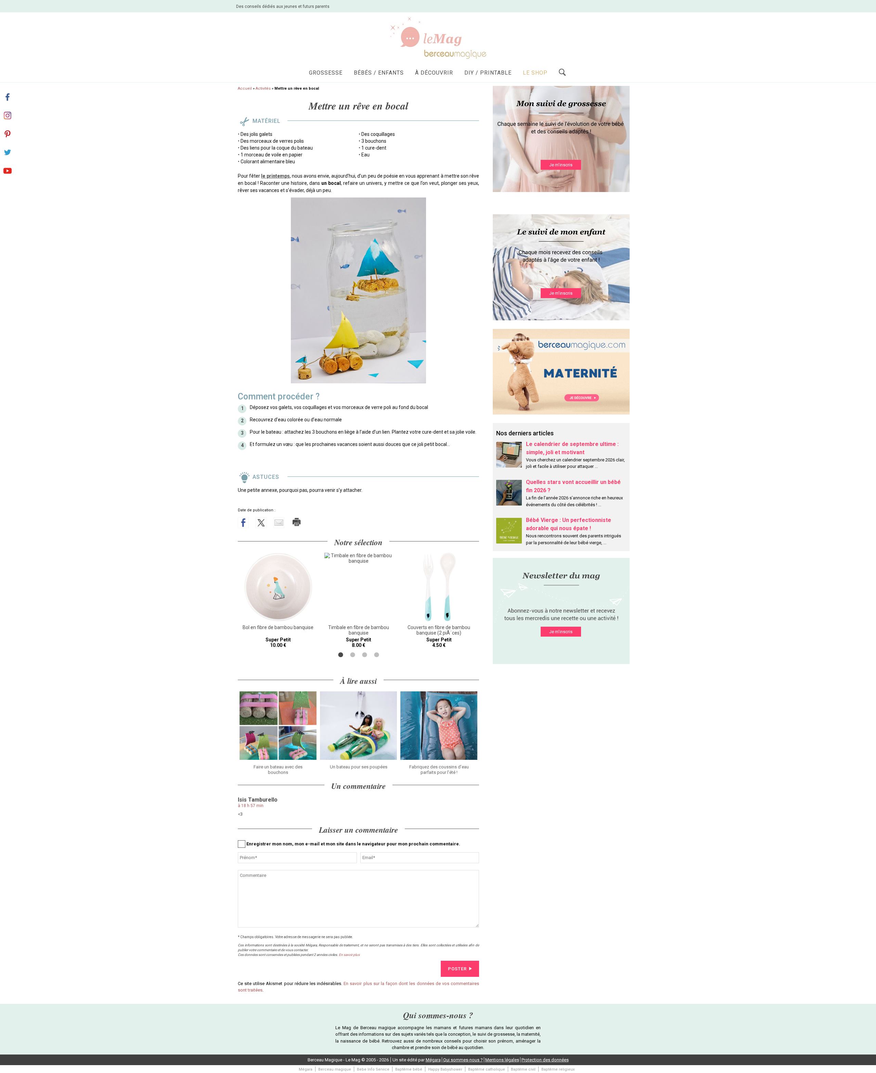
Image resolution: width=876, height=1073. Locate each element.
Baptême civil (523, 1069)
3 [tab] (365, 654)
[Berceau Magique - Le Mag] (438, 37)
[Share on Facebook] (243, 522)
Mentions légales (502, 1059)
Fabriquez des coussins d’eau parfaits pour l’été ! (439, 769)
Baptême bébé (408, 1069)
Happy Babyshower (445, 1069)
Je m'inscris (560, 631)
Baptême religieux (558, 1069)
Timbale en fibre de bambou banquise (358, 630)
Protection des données (545, 1059)
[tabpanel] (278, 600)
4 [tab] (377, 654)
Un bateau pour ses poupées (358, 766)
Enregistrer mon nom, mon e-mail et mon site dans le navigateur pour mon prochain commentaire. (353, 843)
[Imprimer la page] (297, 522)
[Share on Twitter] (261, 522)
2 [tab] (353, 654)
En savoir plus (349, 955)
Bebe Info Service (373, 1069)
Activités (263, 88)
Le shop (535, 72)
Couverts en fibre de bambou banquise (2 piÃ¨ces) (439, 630)
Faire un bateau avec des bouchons (278, 769)
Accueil (245, 88)
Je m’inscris (560, 164)
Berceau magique (334, 1069)
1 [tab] (341, 654)
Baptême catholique (486, 1069)
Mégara (433, 1059)
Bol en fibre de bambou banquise (278, 627)
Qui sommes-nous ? (463, 1059)
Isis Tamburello (258, 799)
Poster (457, 968)
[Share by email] (278, 522)
